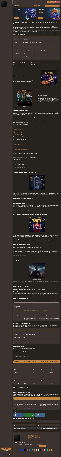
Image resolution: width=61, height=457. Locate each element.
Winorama (22, 64)
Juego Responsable (31, 436)
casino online (22, 76)
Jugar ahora (52, 5)
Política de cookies (38, 444)
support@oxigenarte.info (27, 331)
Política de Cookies (37, 437)
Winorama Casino (16, 26)
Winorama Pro (25, 251)
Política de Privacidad (31, 435)
